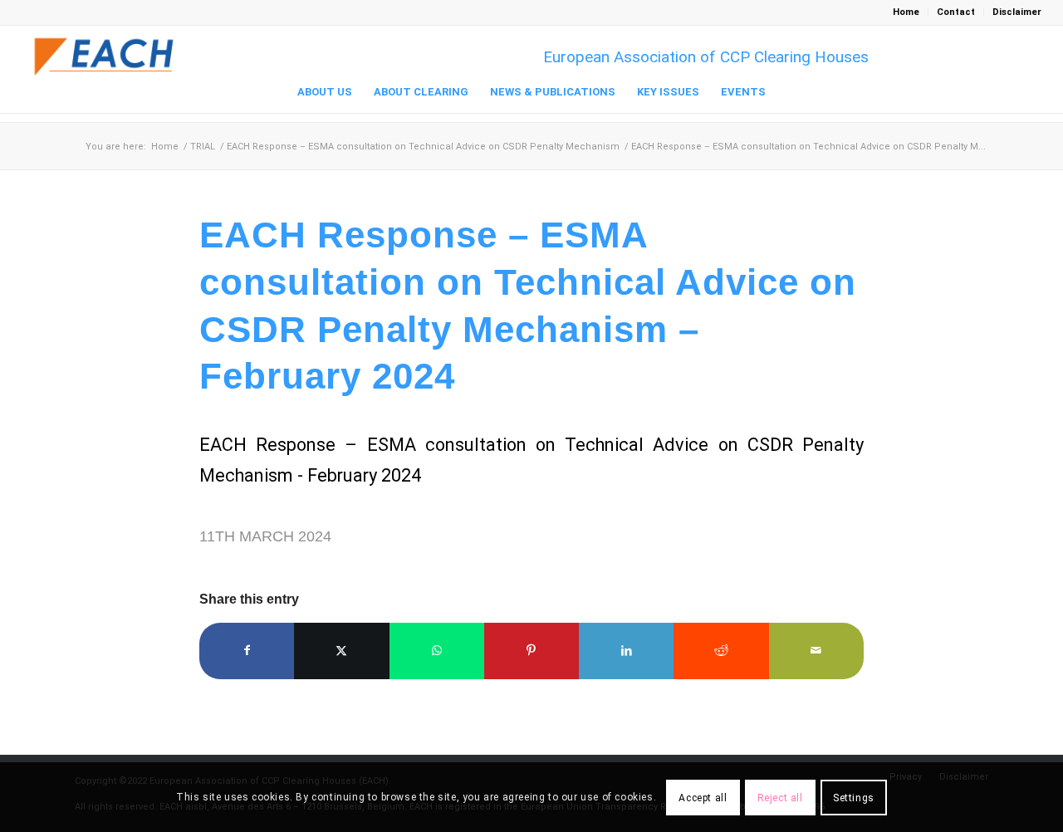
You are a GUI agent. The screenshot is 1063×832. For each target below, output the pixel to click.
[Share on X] (341, 650)
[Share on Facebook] (246, 650)
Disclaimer (1016, 12)
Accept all (702, 797)
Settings (853, 797)
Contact (956, 12)
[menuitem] (906, 12)
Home (906, 12)
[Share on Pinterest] (531, 650)
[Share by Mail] (816, 650)
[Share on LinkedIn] (626, 650)
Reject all (780, 797)
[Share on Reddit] (721, 650)
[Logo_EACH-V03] (104, 57)
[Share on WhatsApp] (436, 650)
